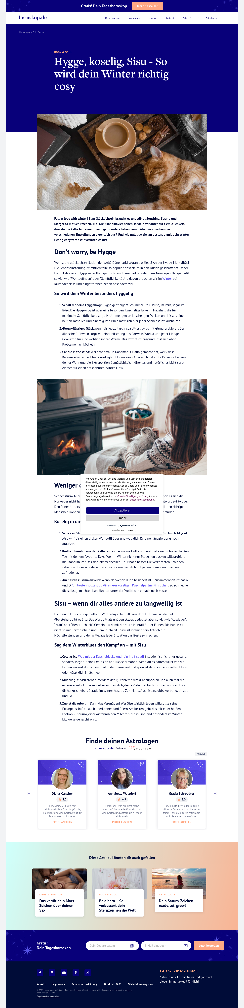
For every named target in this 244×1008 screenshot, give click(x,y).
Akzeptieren (122, 510)
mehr (122, 518)
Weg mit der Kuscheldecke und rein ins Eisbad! (111, 656)
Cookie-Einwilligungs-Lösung (133, 496)
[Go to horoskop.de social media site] (40, 972)
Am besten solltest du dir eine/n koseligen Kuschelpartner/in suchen (120, 585)
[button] (28, 793)
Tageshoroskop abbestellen (48, 996)
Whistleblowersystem (140, 984)
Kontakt (41, 984)
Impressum (58, 984)
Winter (167, 278)
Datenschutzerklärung (84, 984)
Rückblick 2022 (113, 984)
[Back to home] (33, 17)
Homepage (24, 32)
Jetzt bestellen (148, 6)
